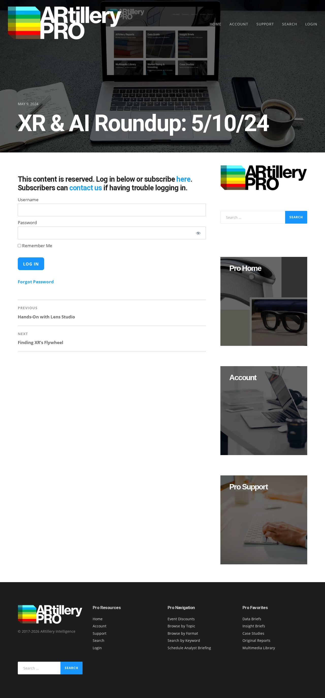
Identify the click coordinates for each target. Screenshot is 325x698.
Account (239, 24)
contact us (85, 187)
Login (311, 24)
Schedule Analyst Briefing (189, 647)
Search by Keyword (184, 640)
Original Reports (256, 640)
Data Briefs (251, 618)
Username (28, 200)
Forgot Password (36, 282)
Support (265, 24)
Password (27, 222)
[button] (263, 301)
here (183, 179)
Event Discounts (181, 618)
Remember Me (36, 246)
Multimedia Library (258, 647)
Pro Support (248, 487)
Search (289, 24)
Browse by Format (183, 633)
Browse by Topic (181, 626)
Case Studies (253, 633)
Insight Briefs (253, 626)
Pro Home (245, 268)
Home (215, 24)
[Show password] (198, 233)
